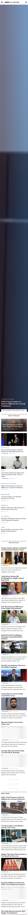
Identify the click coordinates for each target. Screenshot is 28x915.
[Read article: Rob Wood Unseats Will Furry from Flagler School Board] (14, 616)
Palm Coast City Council (8, 399)
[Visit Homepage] (14, 2)
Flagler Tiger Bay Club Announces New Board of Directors (13, 855)
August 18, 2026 (12, 654)
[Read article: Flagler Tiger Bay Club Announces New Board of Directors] (14, 864)
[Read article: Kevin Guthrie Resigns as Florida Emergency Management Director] (14, 439)
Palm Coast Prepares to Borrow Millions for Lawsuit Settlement (13, 404)
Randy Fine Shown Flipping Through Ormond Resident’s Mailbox (11, 637)
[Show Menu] (2, 2)
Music (2, 470)
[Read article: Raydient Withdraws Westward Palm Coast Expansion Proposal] (14, 892)
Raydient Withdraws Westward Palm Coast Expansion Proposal (13, 883)
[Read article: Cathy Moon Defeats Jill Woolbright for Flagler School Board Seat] (14, 588)
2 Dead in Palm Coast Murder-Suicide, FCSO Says (12, 826)
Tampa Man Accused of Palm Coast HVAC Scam (12, 695)
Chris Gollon (5, 453)
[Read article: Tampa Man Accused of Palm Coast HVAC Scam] (14, 703)
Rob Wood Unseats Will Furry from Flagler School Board (12, 607)
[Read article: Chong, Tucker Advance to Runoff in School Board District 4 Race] (14, 558)
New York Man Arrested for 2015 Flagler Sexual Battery (13, 912)
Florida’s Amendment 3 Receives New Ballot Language (13, 666)
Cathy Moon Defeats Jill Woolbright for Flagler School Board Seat (12, 578)
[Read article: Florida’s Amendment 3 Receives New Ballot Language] (14, 675)
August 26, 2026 (5, 489)
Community (4, 505)
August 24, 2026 (5, 511)
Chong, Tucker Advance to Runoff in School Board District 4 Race (13, 549)
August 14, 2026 (12, 768)
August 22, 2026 (5, 522)
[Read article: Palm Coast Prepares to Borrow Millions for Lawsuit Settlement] (14, 807)
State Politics (5, 447)
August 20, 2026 (12, 478)
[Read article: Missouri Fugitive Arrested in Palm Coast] (14, 732)
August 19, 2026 (12, 565)
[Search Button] (26, 2)
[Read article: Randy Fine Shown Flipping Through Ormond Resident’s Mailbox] (14, 647)
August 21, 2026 (12, 453)
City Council (5, 516)
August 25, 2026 (5, 500)
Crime (4, 422)
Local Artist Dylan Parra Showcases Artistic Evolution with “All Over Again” (12, 474)
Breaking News (5, 494)
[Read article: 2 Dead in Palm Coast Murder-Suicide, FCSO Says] (14, 835)
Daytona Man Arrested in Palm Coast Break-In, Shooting (12, 751)
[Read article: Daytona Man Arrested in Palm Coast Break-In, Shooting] (14, 760)
